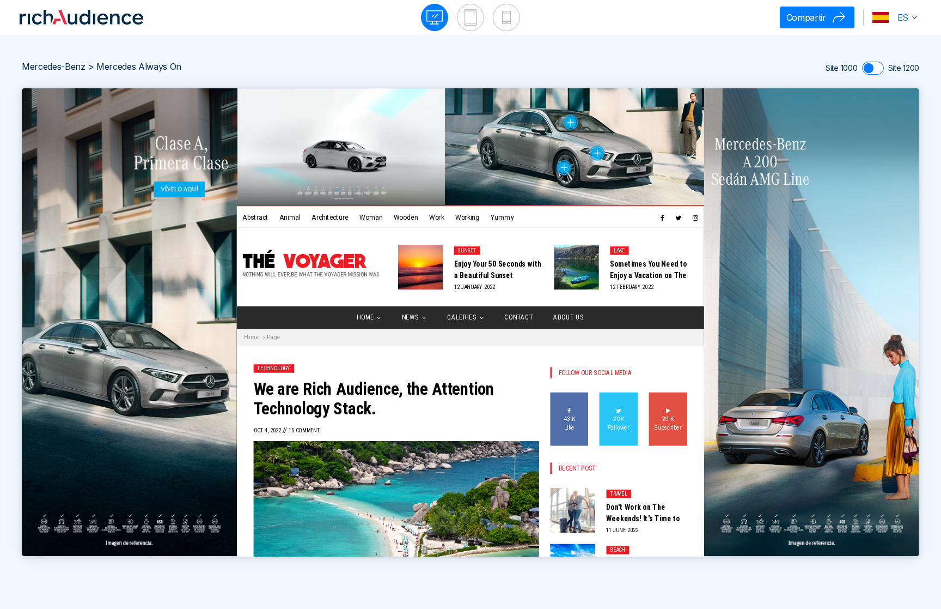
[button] (892, 17)
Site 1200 (903, 68)
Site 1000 (841, 68)
